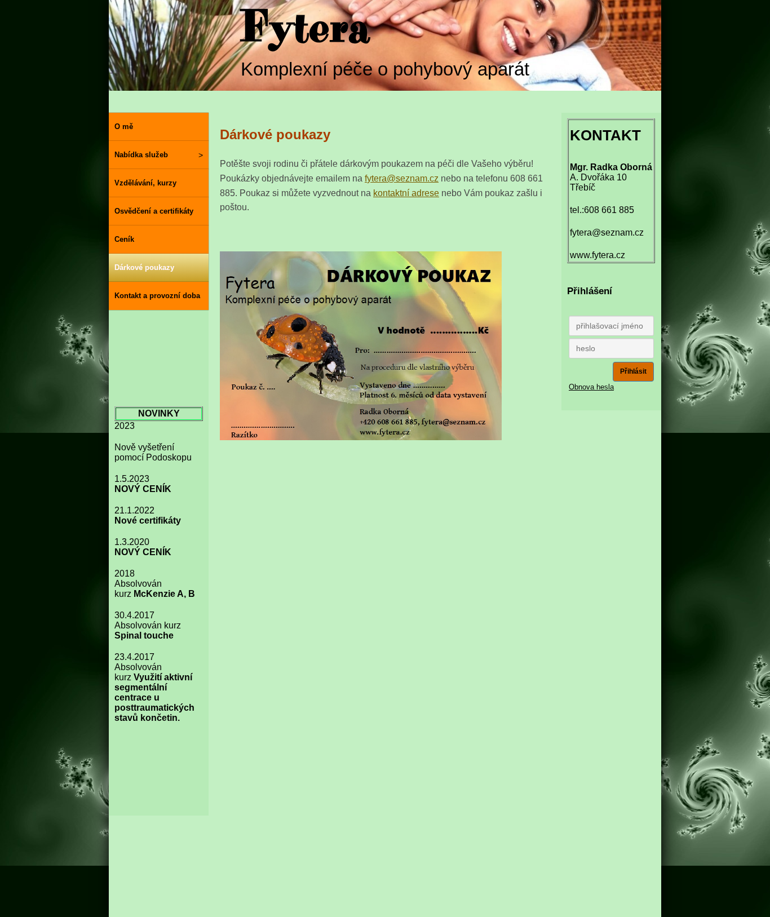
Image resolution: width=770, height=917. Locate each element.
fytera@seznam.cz (402, 178)
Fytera (305, 28)
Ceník (124, 239)
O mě (123, 126)
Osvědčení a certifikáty (153, 211)
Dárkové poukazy (144, 267)
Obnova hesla (591, 387)
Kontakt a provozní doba (157, 295)
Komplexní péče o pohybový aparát (385, 69)
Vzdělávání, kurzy (145, 183)
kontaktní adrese (406, 193)
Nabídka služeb (141, 154)
